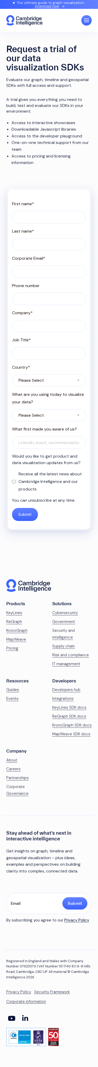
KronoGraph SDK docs (72, 725)
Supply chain (63, 646)
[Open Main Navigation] (86, 20)
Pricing (12, 648)
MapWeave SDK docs (71, 734)
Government (63, 621)
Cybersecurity (65, 612)
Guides (12, 689)
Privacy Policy (76, 920)
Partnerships (17, 777)
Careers (13, 769)
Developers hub (66, 689)
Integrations (63, 698)
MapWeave (16, 639)
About (11, 760)
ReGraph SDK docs (69, 716)
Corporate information (26, 1002)
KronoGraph (16, 630)
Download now (47, 6)
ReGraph (14, 621)
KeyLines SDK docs (69, 707)
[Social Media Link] (11, 1018)
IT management (66, 663)
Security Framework (52, 992)
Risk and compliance (70, 655)
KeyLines (14, 612)
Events (12, 698)
